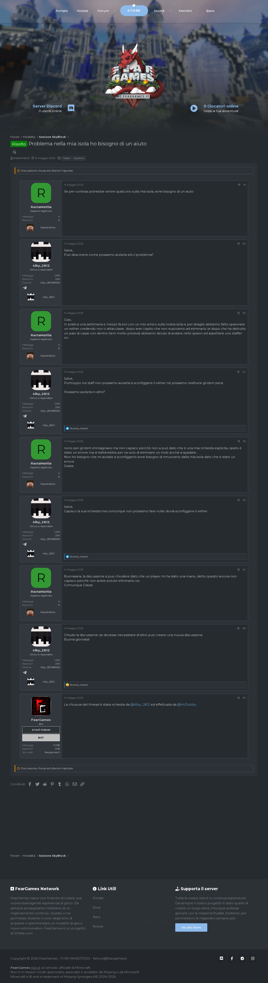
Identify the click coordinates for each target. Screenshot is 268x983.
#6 (244, 500)
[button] (114, 10)
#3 (244, 312)
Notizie (82, 11)
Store (134, 11)
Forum (103, 11)
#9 (244, 697)
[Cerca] (14, 152)
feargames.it (52, 752)
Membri (185, 11)
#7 (244, 569)
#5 (244, 441)
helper (66, 158)
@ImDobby (186, 704)
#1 (244, 184)
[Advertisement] (134, 820)
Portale (62, 11)
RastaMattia (21, 158)
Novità (159, 11)
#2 (244, 243)
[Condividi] (239, 184)
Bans (210, 11)
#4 (244, 371)
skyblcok (79, 158)
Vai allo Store (191, 927)
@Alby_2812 (140, 704)
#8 (244, 628)
